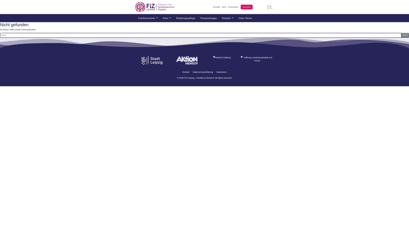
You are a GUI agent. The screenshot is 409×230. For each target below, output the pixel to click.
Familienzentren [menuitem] (147, 18)
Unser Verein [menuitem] (245, 18)
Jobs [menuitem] (224, 7)
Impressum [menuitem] (221, 72)
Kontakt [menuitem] (216, 7)
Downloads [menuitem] (233, 7)
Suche (405, 35)
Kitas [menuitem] (166, 18)
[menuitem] (256, 7)
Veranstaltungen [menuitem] (208, 18)
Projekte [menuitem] (226, 18)
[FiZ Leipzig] (154, 7)
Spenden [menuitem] (246, 7)
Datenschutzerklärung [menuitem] (203, 72)
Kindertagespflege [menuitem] (185, 18)
